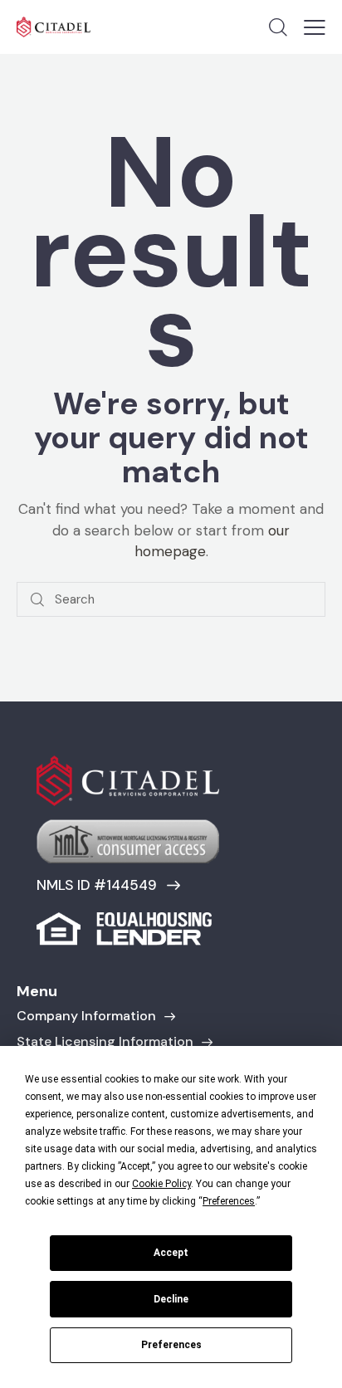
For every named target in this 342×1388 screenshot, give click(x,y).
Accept (171, 1252)
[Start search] (277, 26)
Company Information (86, 1015)
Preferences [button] (229, 1201)
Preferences (171, 1345)
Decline (171, 1299)
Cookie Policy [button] (161, 1184)
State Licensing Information (105, 1041)
